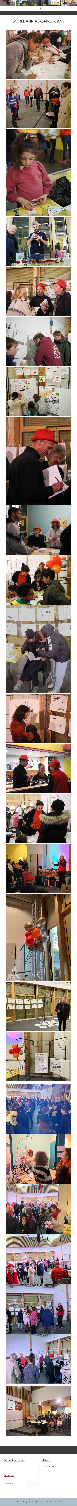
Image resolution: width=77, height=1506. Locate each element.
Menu (40, 8)
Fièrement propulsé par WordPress (28, 1502)
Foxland (57, 1502)
